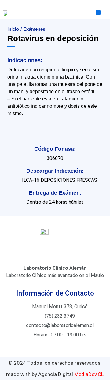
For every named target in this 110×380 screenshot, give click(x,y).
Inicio (13, 29)
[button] (98, 12)
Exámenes (34, 29)
